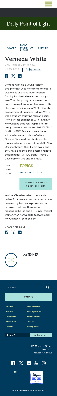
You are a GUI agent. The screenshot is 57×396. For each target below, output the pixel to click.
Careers (9, 326)
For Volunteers (33, 316)
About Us (10, 306)
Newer (43, 47)
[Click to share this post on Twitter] (13, 76)
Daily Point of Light (26, 47)
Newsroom (11, 321)
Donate (28, 297)
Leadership (11, 316)
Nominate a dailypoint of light (36, 184)
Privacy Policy (33, 326)
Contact (31, 321)
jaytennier (35, 69)
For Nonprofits (33, 306)
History (9, 311)
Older (11, 47)
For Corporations (35, 311)
